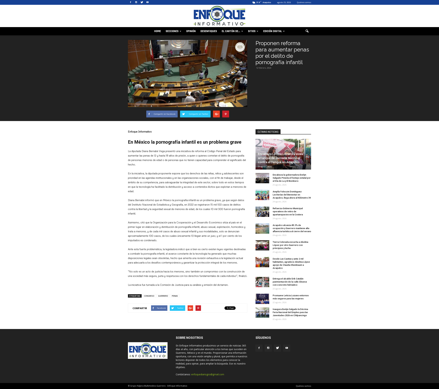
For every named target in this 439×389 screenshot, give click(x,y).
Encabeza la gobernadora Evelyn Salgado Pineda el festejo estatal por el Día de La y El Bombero (292, 177)
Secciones (172, 31)
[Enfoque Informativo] (219, 16)
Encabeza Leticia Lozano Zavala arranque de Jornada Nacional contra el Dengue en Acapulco (280, 158)
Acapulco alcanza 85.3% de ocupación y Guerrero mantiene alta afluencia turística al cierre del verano (292, 228)
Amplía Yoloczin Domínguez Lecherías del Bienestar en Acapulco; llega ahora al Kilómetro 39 (292, 194)
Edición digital (272, 31)
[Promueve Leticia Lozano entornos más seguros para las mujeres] (262, 299)
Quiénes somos (304, 2)
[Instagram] (136, 2)
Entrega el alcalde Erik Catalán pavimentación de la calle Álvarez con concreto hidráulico (290, 281)
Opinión (191, 31)
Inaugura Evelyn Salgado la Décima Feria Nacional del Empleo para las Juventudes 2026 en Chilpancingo (290, 312)
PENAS (175, 296)
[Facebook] (130, 2)
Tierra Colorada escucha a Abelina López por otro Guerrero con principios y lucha (290, 245)
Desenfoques (208, 31)
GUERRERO (163, 296)
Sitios (252, 31)
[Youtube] (147, 2)
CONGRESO (149, 296)
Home (157, 31)
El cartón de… (231, 31)
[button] (307, 31)
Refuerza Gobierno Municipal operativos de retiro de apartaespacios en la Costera (288, 211)
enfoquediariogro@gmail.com (207, 374)
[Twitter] (141, 2)
